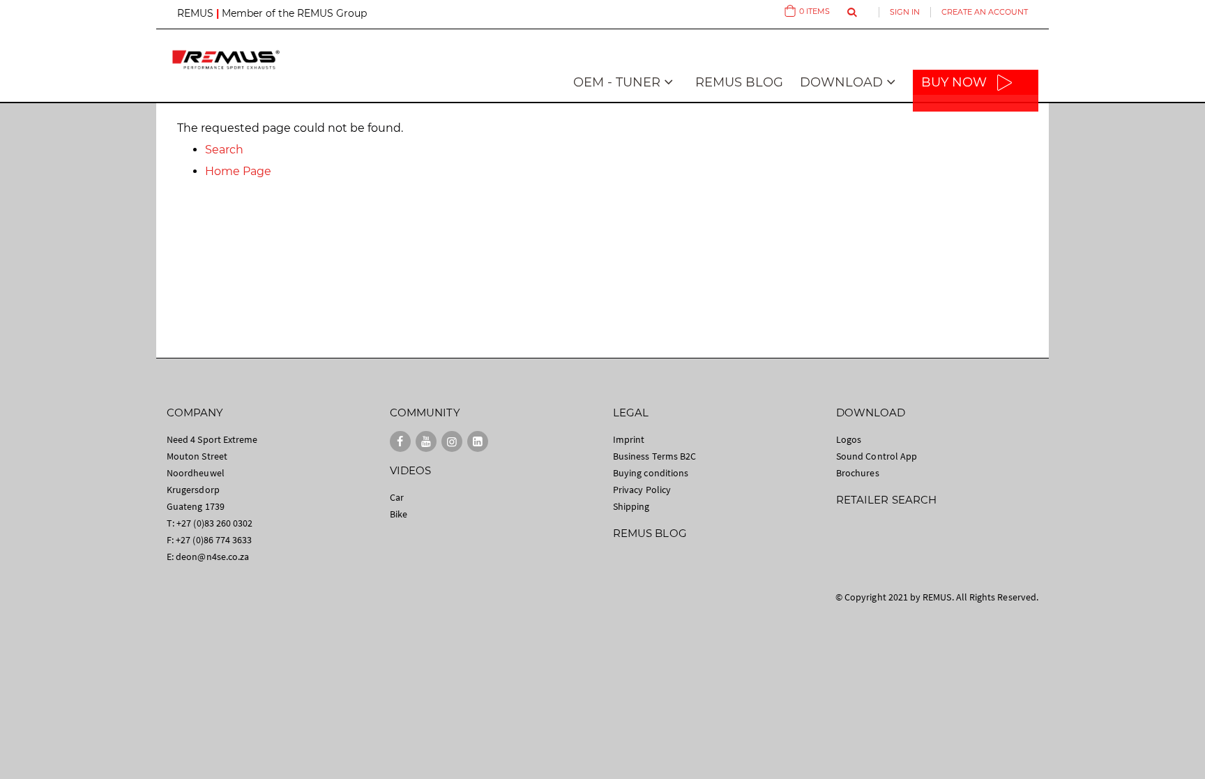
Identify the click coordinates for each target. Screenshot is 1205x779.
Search (224, 149)
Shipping (631, 506)
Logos (848, 439)
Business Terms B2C (654, 456)
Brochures (857, 473)
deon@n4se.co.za (212, 556)
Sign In (905, 12)
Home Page (238, 171)
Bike (398, 514)
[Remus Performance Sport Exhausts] (226, 59)
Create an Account (984, 12)
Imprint (628, 439)
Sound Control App (876, 456)
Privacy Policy (642, 489)
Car (397, 497)
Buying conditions (650, 473)
